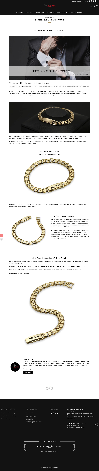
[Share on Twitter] (49, 388)
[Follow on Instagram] (91, 1)
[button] (91, 5)
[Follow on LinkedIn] (95, 1)
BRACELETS (29, 12)
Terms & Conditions (30, 421)
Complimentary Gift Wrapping (8, 413)
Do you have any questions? (76, 423)
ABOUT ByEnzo (58, 12)
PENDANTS (37, 12)
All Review (80, 1)
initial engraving (43, 261)
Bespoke (47, 17)
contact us (36, 266)
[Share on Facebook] (47, 388)
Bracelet (52, 17)
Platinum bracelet (73, 91)
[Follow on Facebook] (89, 1)
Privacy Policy (38, 421)
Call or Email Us (29, 413)
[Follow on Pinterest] (93, 1)
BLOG (74, 1)
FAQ (86, 1)
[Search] (97, 5)
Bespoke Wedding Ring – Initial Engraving (20, 273)
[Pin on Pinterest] (52, 388)
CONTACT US (68, 12)
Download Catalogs (6, 418)
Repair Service (29, 419)
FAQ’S (27, 414)
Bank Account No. (30, 422)
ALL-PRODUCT (78, 12)
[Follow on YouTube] (97, 1)
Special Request (29, 417)
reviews (52, 266)
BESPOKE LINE (47, 12)
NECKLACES (20, 12)
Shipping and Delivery (31, 416)
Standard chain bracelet (78, 225)
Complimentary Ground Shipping (8, 416)
